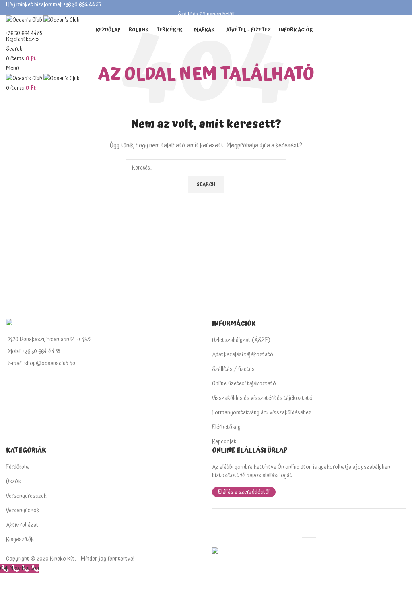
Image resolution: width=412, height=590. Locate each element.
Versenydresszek (26, 496)
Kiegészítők (20, 539)
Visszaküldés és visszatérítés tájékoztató (262, 398)
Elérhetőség (226, 427)
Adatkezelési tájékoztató (242, 355)
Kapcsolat (224, 442)
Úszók (13, 481)
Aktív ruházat (22, 525)
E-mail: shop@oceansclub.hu (41, 363)
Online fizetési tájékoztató (244, 384)
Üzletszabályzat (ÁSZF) (241, 340)
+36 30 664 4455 (24, 33)
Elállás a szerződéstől (244, 492)
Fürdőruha (18, 467)
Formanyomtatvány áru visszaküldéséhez (261, 413)
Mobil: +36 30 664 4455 (34, 351)
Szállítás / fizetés (233, 369)
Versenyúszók (22, 510)
